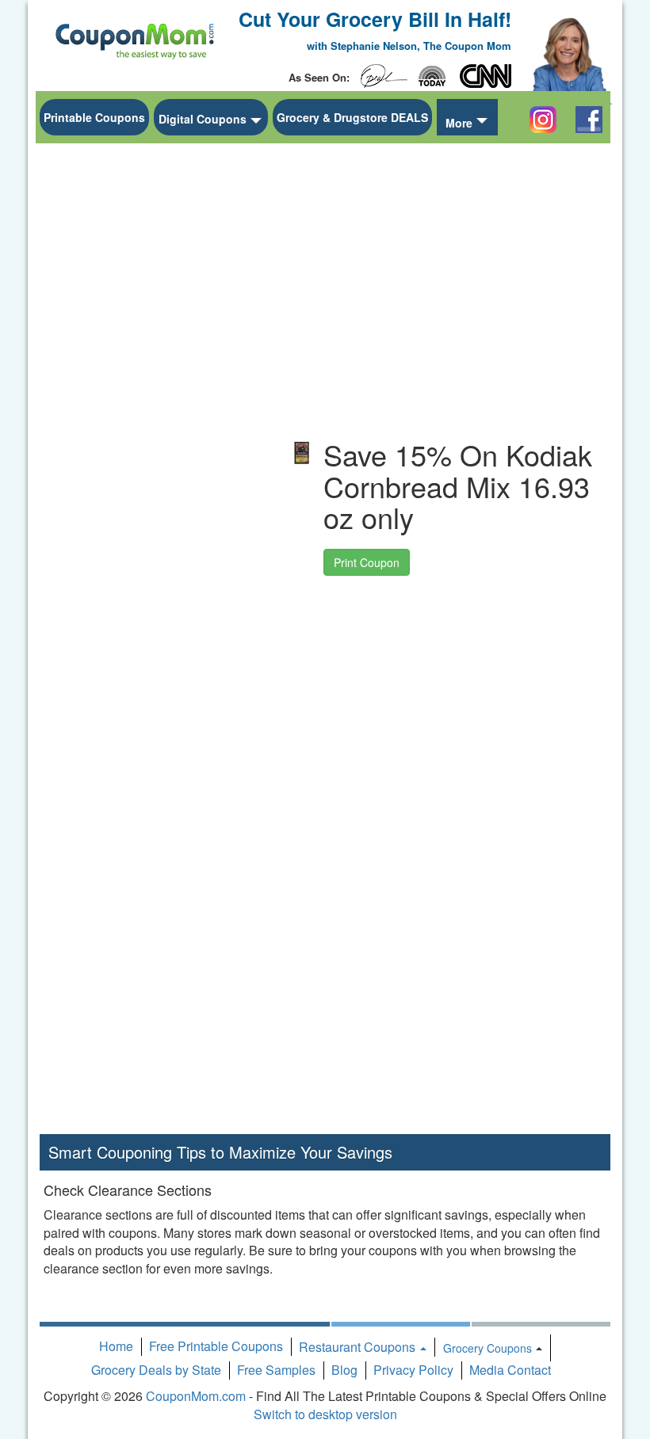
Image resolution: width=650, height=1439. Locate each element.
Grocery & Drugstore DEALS (352, 117)
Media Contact (510, 1370)
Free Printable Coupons (216, 1346)
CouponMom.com (196, 1396)
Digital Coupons (203, 119)
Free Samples (276, 1370)
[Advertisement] (158, 388)
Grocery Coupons (487, 1348)
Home (116, 1346)
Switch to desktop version (325, 1414)
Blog (344, 1370)
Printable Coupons (94, 117)
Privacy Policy (413, 1370)
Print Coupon (367, 562)
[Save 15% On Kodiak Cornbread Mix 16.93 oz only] (302, 453)
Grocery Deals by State (156, 1370)
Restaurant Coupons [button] (359, 1347)
